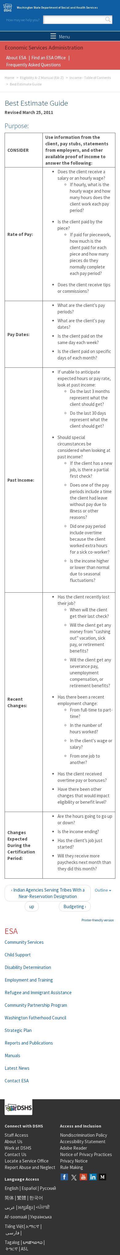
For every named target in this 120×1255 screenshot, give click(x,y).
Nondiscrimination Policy (83, 1135)
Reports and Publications (29, 1043)
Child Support (18, 955)
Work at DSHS (18, 1148)
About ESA (16, 58)
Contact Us (15, 1154)
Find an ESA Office (48, 58)
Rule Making (71, 1167)
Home (9, 77)
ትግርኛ (12, 1249)
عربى (10, 1207)
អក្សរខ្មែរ (25, 1207)
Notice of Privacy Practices (86, 1154)
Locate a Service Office (27, 1161)
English (12, 1188)
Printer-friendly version (98, 920)
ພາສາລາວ (32, 1242)
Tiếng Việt (14, 1226)
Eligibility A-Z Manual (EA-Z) (42, 77)
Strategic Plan (18, 1030)
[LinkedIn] (93, 1177)
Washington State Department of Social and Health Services (57, 7)
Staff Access (16, 1135)
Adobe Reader (73, 1148)
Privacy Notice (74, 1161)
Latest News (17, 1068)
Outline (102, 890)
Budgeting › (74, 906)
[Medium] (102, 1177)
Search (108, 19)
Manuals (12, 1055)
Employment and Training (29, 980)
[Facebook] (64, 1177)
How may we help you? (22, 20)
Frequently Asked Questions (33, 65)
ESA (11, 931)
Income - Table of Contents (90, 77)
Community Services (24, 942)
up (31, 906)
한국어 (36, 1198)
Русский (48, 1188)
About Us (13, 1141)
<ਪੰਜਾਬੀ (43, 1207)
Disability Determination (28, 967)
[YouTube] (83, 1177)
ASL (24, 1249)
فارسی (12, 1233)
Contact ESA (17, 1081)
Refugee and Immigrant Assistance (38, 992)
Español (29, 1188)
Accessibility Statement (83, 1141)
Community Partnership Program (36, 1005)
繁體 (22, 1198)
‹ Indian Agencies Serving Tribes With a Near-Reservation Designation (48, 893)
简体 (9, 1198)
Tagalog (12, 1242)
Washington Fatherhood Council (35, 1018)
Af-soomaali (16, 1217)
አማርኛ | (34, 1226)
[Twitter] (74, 1177)
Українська (41, 1217)
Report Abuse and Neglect (30, 1167)
